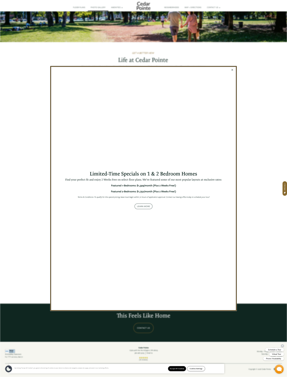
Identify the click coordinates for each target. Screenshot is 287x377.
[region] (116, 368)
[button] (143, 206)
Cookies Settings (196, 368)
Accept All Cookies (177, 368)
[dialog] (143, 188)
